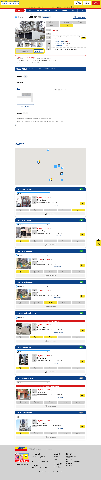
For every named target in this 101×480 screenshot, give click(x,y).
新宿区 (31, 14)
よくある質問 (50, 7)
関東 (30, 10)
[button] (55, 167)
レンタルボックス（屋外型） (39, 456)
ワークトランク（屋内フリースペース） (41, 461)
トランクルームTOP (19, 14)
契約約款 (68, 458)
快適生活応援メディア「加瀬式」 (40, 468)
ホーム (23, 7)
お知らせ (98, 242)
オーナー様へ (76, 7)
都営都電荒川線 (56, 41)
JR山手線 (55, 45)
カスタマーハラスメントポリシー (73, 461)
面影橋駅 (61, 41)
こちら (43, 118)
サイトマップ (69, 465)
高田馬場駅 (59, 45)
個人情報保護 (69, 463)
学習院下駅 (62, 43)
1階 (25, 76)
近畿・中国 (64, 10)
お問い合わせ (67, 7)
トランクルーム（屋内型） (38, 458)
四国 (73, 10)
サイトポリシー (69, 459)
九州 (82, 10)
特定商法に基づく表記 (71, 456)
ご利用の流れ (41, 7)
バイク (33, 459)
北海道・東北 (39, 10)
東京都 (27, 14)
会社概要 (59, 7)
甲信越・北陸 (47, 10)
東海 (56, 10)
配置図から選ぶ (25, 106)
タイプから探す (31, 7)
